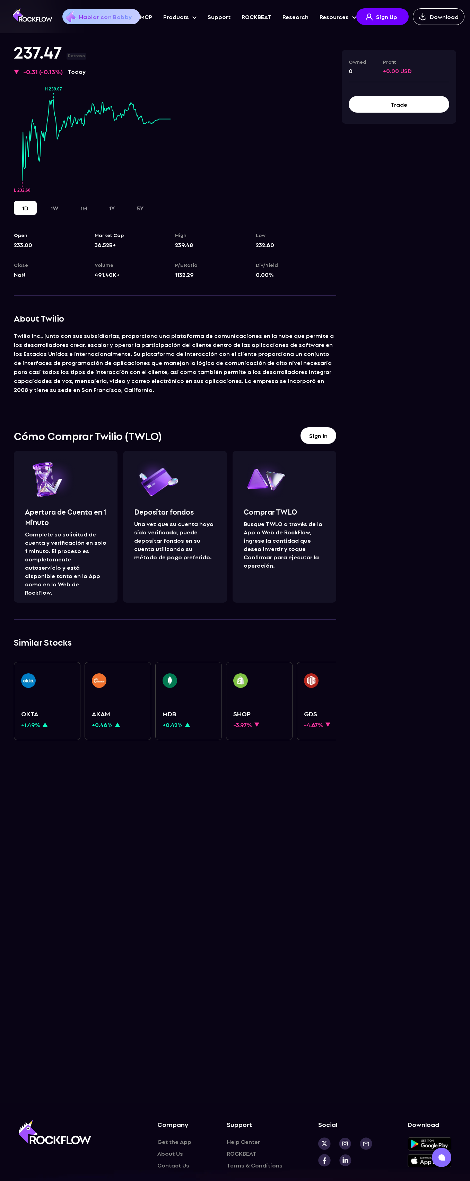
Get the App (174, 1141)
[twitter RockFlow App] (324, 1143)
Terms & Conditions (254, 1165)
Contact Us (173, 1165)
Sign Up (386, 16)
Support (219, 16)
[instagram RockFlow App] (341, 1143)
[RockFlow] (32, 15)
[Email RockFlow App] (361, 1143)
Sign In (318, 435)
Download (444, 16)
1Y (112, 208)
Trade (399, 104)
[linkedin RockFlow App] (341, 1160)
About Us (170, 1153)
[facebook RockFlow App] (324, 1160)
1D (25, 208)
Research (295, 16)
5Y (140, 208)
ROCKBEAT (256, 16)
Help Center (243, 1141)
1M (83, 208)
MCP (146, 16)
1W (54, 208)
